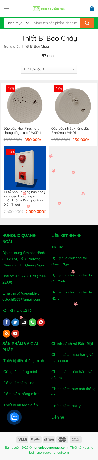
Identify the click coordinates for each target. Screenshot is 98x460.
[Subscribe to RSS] (6, 334)
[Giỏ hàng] (92, 8)
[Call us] (32, 322)
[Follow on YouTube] (15, 334)
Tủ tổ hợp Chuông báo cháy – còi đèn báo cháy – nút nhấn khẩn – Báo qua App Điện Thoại (24, 198)
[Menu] (6, 8)
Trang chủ (11, 46)
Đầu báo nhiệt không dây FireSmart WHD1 (70, 130)
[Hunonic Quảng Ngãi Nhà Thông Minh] (49, 8)
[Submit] (87, 23)
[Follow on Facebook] (6, 322)
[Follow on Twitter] (15, 322)
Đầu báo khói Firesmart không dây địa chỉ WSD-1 (22, 130)
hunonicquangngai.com (52, 452)
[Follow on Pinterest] (41, 322)
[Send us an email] (24, 322)
